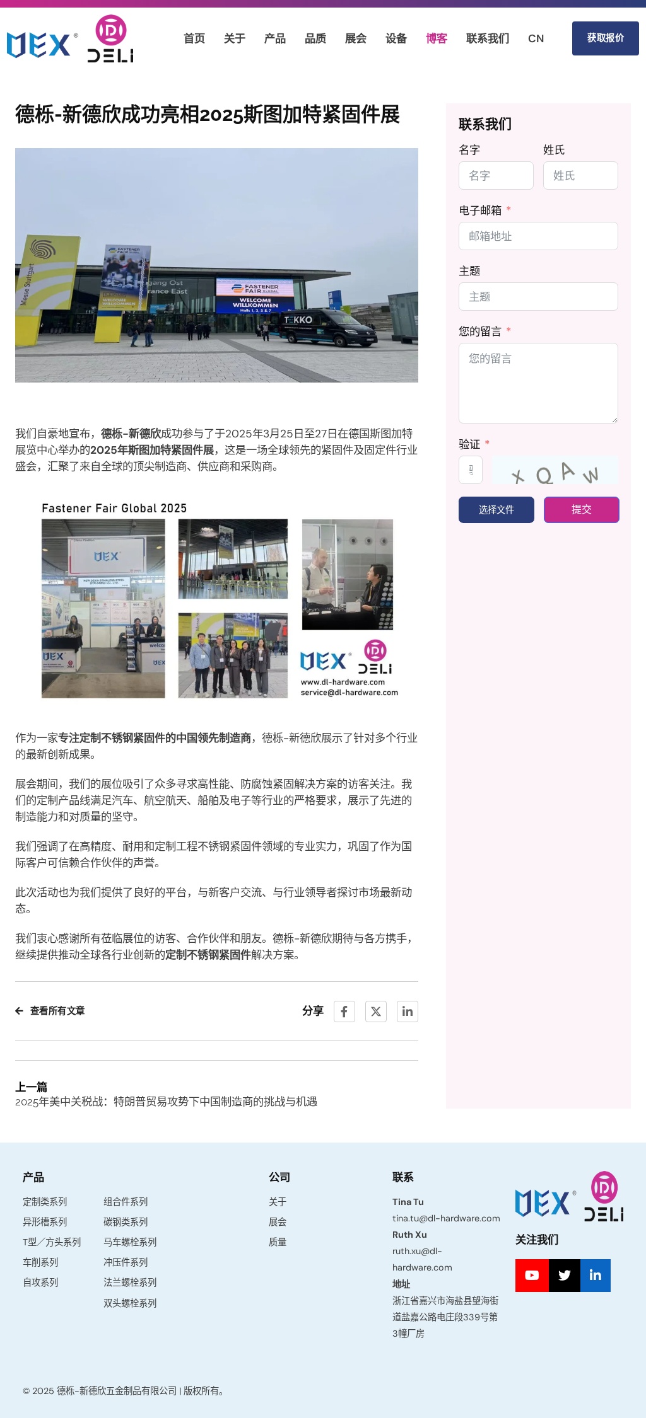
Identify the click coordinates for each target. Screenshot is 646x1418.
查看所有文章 (57, 1011)
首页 (194, 38)
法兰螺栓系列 (129, 1282)
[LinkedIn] (407, 1011)
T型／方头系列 (52, 1242)
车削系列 (40, 1262)
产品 (275, 38)
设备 (396, 38)
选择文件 (496, 510)
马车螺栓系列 (129, 1242)
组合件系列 (125, 1202)
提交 (582, 509)
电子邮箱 (480, 210)
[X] (376, 1011)
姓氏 (554, 150)
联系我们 (487, 38)
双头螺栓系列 (129, 1303)
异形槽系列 (45, 1222)
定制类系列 (45, 1202)
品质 (315, 38)
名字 (469, 150)
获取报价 (605, 37)
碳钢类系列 (125, 1222)
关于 (234, 38)
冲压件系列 (125, 1262)
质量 (277, 1242)
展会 (356, 38)
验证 (469, 444)
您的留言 (480, 331)
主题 (469, 271)
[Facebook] (344, 1011)
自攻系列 (40, 1282)
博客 (436, 38)
